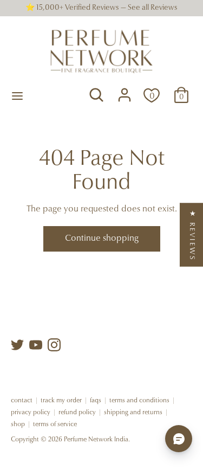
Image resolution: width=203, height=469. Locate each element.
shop (18, 424)
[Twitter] (17, 344)
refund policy (77, 412)
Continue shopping (102, 238)
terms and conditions (139, 400)
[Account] (124, 90)
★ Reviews (191, 234)
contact (21, 400)
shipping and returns (133, 412)
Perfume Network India (96, 439)
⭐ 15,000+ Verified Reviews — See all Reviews (101, 8)
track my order (61, 400)
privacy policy (30, 412)
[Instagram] (54, 344)
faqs (95, 400)
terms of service (55, 424)
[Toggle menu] (17, 95)
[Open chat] (178, 438)
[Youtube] (35, 344)
